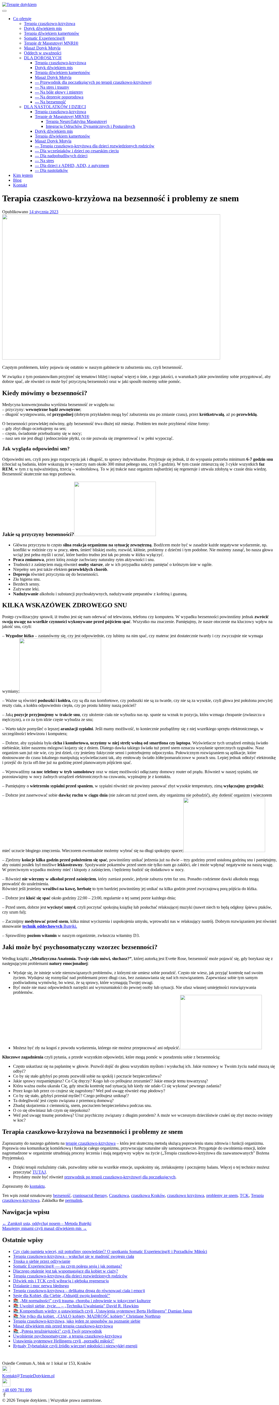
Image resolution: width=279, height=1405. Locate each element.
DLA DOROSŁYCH (43, 57)
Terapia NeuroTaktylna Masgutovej (76, 121)
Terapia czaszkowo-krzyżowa (49, 23)
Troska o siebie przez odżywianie (41, 1261)
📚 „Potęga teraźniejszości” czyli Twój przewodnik (57, 1331)
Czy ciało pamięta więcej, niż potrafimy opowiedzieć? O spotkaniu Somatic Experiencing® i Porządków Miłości (110, 1251)
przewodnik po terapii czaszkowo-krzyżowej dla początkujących (119, 1177)
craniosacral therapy (90, 1195)
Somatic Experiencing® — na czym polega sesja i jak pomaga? (67, 1266)
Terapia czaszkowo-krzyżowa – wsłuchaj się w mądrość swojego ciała (73, 1256)
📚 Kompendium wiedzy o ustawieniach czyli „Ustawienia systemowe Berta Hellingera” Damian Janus (102, 1311)
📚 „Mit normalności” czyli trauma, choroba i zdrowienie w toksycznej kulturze (82, 1300)
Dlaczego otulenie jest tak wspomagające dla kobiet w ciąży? (65, 1271)
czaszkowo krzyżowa (185, 1195)
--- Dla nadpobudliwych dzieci (61, 155)
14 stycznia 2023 (43, 211)
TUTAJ (39, 1172)
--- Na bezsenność (50, 102)
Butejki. (49, 926)
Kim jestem (23, 175)
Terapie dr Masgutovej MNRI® (51, 43)
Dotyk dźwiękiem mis (43, 28)
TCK (244, 1195)
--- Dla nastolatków (51, 170)
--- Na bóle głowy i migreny (59, 92)
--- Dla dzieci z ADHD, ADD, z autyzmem (72, 165)
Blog (17, 180)
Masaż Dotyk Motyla (42, 48)
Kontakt (20, 185)
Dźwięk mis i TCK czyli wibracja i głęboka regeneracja (61, 1281)
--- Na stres (44, 160)
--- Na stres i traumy (52, 87)
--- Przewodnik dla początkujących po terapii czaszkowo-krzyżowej (93, 82)
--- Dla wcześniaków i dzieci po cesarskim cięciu (77, 150)
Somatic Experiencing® (44, 38)
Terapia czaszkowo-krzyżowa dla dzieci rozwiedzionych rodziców (70, 1276)
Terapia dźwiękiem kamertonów (51, 33)
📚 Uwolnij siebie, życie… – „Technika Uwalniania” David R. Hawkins (76, 1306)
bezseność (62, 1195)
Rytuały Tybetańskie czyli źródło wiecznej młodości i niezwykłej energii (75, 1346)
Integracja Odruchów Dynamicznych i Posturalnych (90, 126)
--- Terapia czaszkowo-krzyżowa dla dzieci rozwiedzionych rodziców (94, 146)
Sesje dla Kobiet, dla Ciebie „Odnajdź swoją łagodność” (61, 1295)
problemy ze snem (222, 1195)
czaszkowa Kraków (148, 1195)
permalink (73, 1200)
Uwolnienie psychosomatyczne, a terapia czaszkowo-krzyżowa (67, 1336)
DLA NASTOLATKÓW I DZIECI (55, 106)
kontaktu (37, 1186)
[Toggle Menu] (4, 11)
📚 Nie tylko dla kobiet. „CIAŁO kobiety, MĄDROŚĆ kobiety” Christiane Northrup (86, 1316)
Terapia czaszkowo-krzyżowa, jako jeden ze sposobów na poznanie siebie (76, 1321)
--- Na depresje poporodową (59, 97)
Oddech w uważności (42, 53)
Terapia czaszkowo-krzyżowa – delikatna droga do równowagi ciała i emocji (79, 1290)
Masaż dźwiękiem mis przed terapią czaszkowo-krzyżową (63, 1326)
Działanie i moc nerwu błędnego (41, 1285)
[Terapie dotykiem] (19, 4)
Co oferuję (22, 18)
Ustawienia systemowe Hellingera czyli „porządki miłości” (63, 1341)
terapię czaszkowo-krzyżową (91, 1143)
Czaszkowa (119, 1195)
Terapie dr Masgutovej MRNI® (62, 116)
